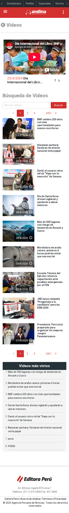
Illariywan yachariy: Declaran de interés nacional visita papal (49, 148)
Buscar (58, 105)
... (41, 113)
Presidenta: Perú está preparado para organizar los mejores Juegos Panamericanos (50, 330)
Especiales (45, 3)
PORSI (11, 446)
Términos (47, 498)
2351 (48, 113)
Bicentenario (14, 3)
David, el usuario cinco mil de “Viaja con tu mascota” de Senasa (50, 173)
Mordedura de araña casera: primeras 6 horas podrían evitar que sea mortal (49, 252)
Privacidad (60, 498)
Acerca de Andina (30, 498)
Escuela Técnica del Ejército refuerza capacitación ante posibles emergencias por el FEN (50, 279)
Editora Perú (12, 498)
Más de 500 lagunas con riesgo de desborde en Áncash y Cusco (50, 226)
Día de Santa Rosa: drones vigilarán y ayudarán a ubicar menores (48, 201)
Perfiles (30, 3)
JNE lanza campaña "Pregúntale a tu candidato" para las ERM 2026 (48, 303)
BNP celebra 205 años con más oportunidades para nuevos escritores (50, 124)
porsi (11, 438)
